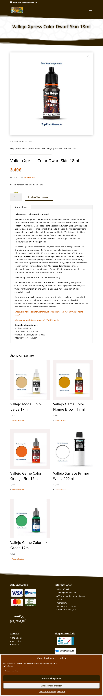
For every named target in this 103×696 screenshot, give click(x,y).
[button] (88, 56)
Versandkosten (29, 177)
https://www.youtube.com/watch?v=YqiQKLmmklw (36, 320)
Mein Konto (17, 638)
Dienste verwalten (11, 671)
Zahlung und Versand (66, 592)
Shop (12, 148)
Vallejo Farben (21, 148)
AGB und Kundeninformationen (70, 596)
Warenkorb (17, 641)
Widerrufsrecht (63, 589)
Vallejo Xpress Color (37, 148)
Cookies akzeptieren (51, 678)
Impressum (61, 691)
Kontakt (59, 599)
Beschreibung (20, 207)
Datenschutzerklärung (47, 691)
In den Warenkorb (39, 197)
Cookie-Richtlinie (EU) (66, 609)
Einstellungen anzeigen (51, 685)
